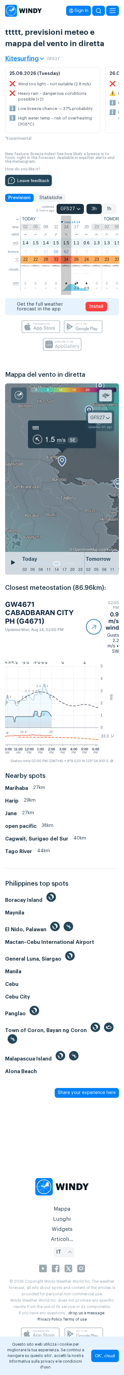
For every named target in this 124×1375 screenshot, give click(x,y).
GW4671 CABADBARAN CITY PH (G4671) (39, 612)
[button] (102, 627)
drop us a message (86, 1313)
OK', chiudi (105, 1356)
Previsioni (19, 198)
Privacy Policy (50, 1319)
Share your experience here (87, 1093)
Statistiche (50, 198)
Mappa (62, 1209)
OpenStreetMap (85, 549)
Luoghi (62, 1219)
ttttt (35, 427)
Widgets (62, 1229)
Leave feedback (33, 180)
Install (96, 306)
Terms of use (75, 1319)
